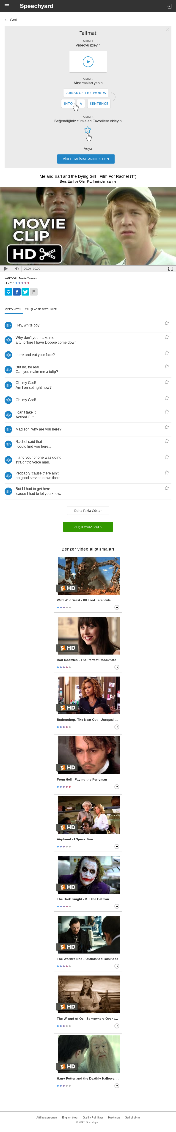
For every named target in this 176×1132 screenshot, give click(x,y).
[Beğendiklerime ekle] (8, 292)
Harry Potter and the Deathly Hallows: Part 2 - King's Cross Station (88, 1078)
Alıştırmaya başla (88, 527)
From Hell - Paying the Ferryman (82, 779)
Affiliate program (46, 1117)
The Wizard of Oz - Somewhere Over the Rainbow (88, 1018)
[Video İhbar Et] (34, 292)
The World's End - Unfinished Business (87, 959)
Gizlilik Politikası (93, 1117)
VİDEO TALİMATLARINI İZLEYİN (86, 159)
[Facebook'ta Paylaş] (17, 292)
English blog (69, 1117)
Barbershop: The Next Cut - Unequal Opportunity (88, 719)
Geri (13, 20)
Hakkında (114, 1117)
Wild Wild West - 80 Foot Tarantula (84, 600)
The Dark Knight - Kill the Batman (83, 899)
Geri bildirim (132, 1117)
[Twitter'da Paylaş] (25, 292)
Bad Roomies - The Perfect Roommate (86, 660)
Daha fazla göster (88, 510)
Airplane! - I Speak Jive (75, 839)
